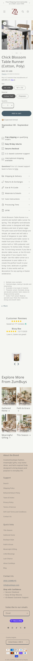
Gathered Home (6, 409)
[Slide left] (12, 53)
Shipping (4, 74)
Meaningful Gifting (7, 436)
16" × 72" (19, 88)
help (16, 169)
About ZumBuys (9, 563)
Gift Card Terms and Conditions (14, 512)
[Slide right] (21, 53)
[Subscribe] (27, 613)
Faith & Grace (23, 408)
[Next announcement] (29, 3)
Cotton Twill (8, 96)
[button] (4, 11)
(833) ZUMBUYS (9, 581)
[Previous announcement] (3, 3)
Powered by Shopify (22, 659)
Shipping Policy (9, 488)
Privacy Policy (8, 502)
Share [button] (5, 306)
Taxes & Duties (8, 498)
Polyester (22, 96)
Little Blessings (9, 554)
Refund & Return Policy (11, 493)
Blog (5, 568)
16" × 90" (7, 88)
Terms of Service (9, 507)
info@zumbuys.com (11, 585)
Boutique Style (8, 540)
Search (6, 483)
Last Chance (8, 559)
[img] (16, 321)
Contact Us (7, 516)
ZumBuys (13, 659)
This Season (22, 435)
